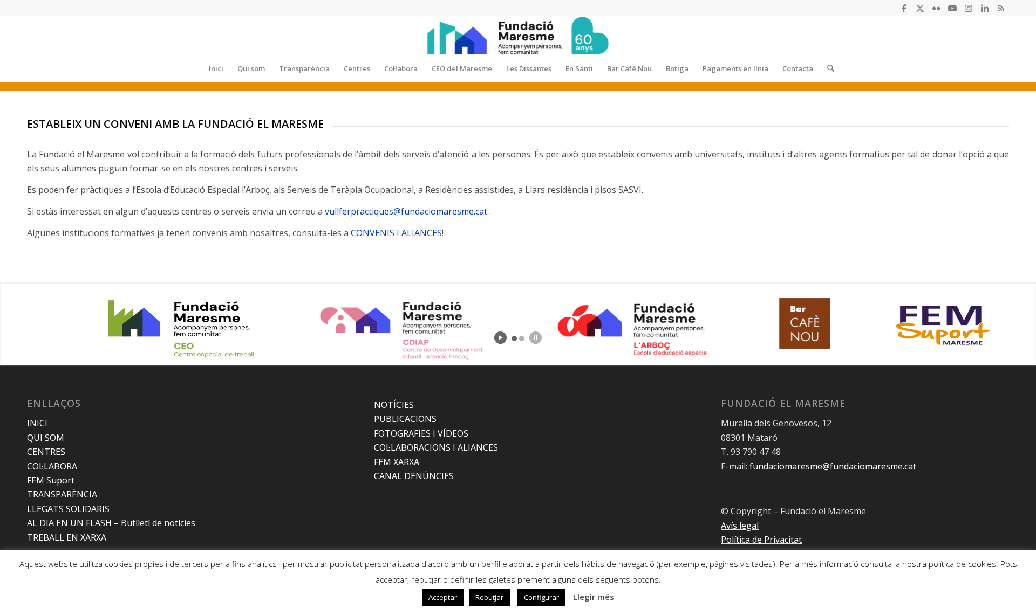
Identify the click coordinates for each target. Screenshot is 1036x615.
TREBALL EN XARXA (66, 537)
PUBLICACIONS (405, 419)
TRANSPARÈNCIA (62, 494)
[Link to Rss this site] (1001, 8)
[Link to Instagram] (968, 8)
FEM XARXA (396, 462)
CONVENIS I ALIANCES (396, 233)
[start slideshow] (500, 337)
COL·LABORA (52, 466)
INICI (37, 423)
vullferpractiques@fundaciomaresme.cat (407, 211)
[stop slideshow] (535, 337)
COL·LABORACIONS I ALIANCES (436, 447)
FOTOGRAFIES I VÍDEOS (421, 433)
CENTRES (46, 452)
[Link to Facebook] (903, 8)
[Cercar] (827, 68)
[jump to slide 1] (514, 338)
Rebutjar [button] (489, 597)
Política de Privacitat (761, 539)
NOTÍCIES (394, 405)
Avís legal (740, 525)
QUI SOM (45, 438)
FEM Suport (50, 480)
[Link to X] (920, 8)
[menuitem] (216, 68)
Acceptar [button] (442, 597)
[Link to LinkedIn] (984, 8)
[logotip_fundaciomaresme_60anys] (518, 35)
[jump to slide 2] (522, 338)
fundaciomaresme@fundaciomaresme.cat (832, 466)
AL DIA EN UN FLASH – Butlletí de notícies (111, 523)
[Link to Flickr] (936, 8)
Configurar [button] (541, 597)
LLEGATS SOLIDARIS (68, 509)
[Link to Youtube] (952, 8)
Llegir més (593, 596)
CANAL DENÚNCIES (414, 476)
